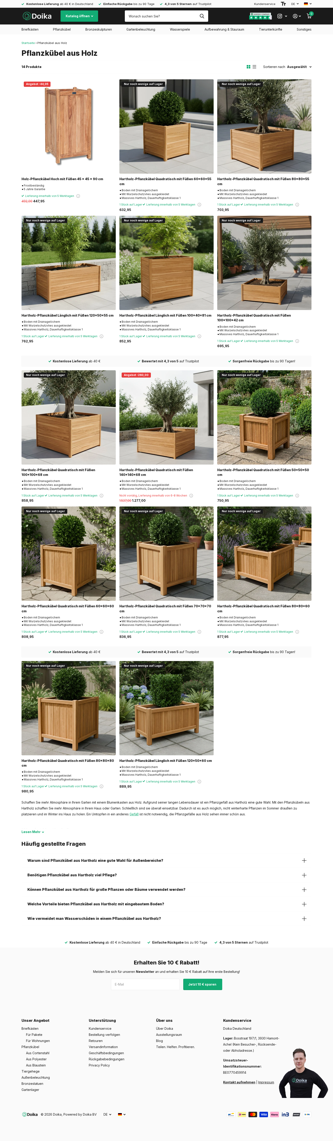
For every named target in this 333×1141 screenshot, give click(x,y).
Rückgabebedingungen (106, 1059)
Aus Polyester (36, 1059)
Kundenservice (264, 4)
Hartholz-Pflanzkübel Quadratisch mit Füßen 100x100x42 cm (254, 317)
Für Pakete (34, 1035)
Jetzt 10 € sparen (202, 984)
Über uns (164, 1020)
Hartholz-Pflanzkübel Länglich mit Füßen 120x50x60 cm (165, 761)
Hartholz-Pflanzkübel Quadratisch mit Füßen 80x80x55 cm (263, 181)
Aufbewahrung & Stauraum (224, 29)
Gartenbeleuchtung (140, 29)
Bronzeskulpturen (98, 29)
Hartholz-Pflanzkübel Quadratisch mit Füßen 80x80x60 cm (263, 608)
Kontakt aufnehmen (239, 1082)
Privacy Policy (99, 1065)
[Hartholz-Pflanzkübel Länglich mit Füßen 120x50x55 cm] (69, 263)
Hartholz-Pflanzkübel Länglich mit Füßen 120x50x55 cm (67, 315)
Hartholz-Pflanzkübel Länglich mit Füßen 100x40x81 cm (165, 315)
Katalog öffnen (78, 16)
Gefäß (134, 814)
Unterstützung (102, 1020)
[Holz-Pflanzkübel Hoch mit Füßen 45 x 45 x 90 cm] (69, 126)
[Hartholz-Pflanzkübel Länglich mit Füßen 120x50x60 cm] (166, 708)
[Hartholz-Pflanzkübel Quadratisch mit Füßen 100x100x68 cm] (69, 417)
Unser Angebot (35, 1020)
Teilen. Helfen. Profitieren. (175, 1047)
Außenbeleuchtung (36, 1077)
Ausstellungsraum (169, 1035)
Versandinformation (103, 1047)
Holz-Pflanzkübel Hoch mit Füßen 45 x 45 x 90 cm (62, 179)
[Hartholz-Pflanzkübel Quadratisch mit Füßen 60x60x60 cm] (69, 553)
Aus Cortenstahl (37, 1053)
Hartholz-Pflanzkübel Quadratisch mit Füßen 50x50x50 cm (263, 472)
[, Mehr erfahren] (282, 16)
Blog (159, 1041)
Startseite (28, 43)
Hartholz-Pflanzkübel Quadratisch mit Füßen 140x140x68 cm (156, 472)
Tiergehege (31, 1071)
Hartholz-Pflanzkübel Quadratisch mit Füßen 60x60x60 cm (68, 608)
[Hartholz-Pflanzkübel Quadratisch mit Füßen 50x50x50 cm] (264, 417)
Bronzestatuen (32, 1083)
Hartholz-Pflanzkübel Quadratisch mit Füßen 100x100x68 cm (58, 472)
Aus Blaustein (36, 1065)
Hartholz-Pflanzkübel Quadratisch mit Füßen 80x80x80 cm (68, 763)
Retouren (96, 1041)
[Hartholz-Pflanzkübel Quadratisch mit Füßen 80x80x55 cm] (264, 126)
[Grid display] (248, 67)
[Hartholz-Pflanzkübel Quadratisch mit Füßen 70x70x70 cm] (166, 553)
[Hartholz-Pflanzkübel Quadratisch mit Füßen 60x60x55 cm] (166, 126)
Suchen (202, 16)
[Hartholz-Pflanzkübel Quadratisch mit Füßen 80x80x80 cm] (69, 708)
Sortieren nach (274, 67)
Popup (78, 196)
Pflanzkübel (62, 29)
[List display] (254, 67)
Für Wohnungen (38, 1041)
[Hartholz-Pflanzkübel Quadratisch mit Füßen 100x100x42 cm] (264, 263)
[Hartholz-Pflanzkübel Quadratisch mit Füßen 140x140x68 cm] (166, 417)
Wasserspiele (180, 29)
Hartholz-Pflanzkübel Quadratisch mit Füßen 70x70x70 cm (165, 608)
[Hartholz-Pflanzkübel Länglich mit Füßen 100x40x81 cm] (166, 263)
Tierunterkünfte (270, 29)
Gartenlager (30, 1090)
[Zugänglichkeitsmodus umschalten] (283, 4)
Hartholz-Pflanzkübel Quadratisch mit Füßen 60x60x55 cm (165, 181)
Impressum (266, 1082)
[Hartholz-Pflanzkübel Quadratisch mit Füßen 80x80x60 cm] (264, 553)
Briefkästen (30, 29)
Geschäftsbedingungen (106, 1053)
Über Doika (164, 1028)
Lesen (31, 832)
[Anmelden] (297, 16)
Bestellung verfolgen (104, 1035)
